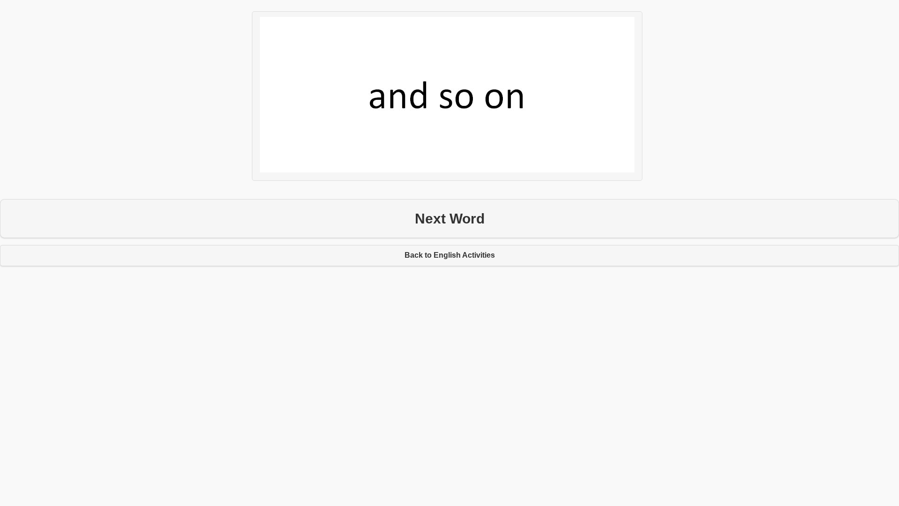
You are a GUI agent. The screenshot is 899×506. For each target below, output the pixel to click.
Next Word (450, 218)
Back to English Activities (450, 255)
